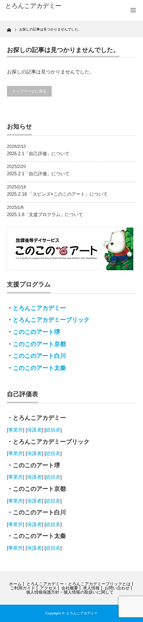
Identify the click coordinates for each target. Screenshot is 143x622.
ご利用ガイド (22, 588)
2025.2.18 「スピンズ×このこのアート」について (57, 194)
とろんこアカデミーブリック (51, 320)
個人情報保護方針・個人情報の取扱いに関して (69, 592)
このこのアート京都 (39, 344)
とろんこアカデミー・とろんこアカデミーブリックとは (78, 584)
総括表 (53, 430)
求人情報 (91, 588)
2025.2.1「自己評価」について (38, 173)
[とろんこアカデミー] (33, 6)
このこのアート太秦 (39, 368)
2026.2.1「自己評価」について (38, 153)
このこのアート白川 (39, 356)
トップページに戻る (29, 91)
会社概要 (69, 588)
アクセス (48, 588)
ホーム (15, 584)
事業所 (15, 430)
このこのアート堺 (36, 332)
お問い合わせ (116, 588)
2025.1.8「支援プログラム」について (45, 214)
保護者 (34, 430)
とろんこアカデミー (39, 308)
